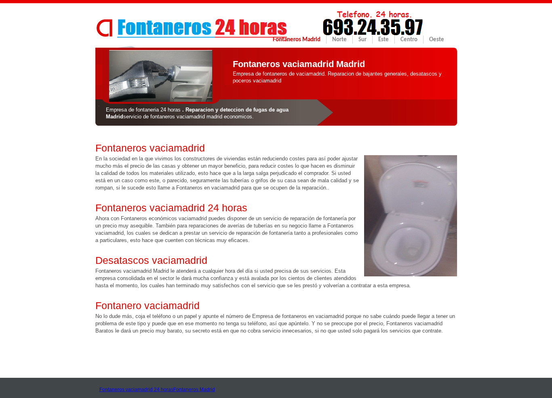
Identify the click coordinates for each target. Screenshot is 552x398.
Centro (408, 40)
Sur (362, 40)
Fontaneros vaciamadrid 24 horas (136, 389)
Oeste (436, 40)
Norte (339, 40)
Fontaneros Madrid (296, 40)
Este (383, 40)
